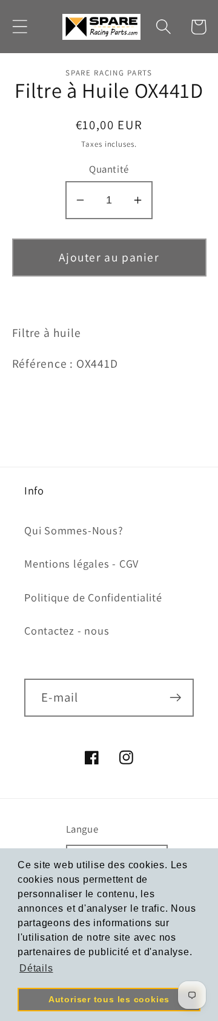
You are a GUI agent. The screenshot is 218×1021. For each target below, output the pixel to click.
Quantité (108, 169)
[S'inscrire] (175, 698)
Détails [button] (36, 968)
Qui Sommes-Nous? (73, 530)
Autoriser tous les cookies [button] (109, 999)
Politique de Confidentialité (93, 597)
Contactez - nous (66, 630)
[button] (19, 27)
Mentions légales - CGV (81, 563)
